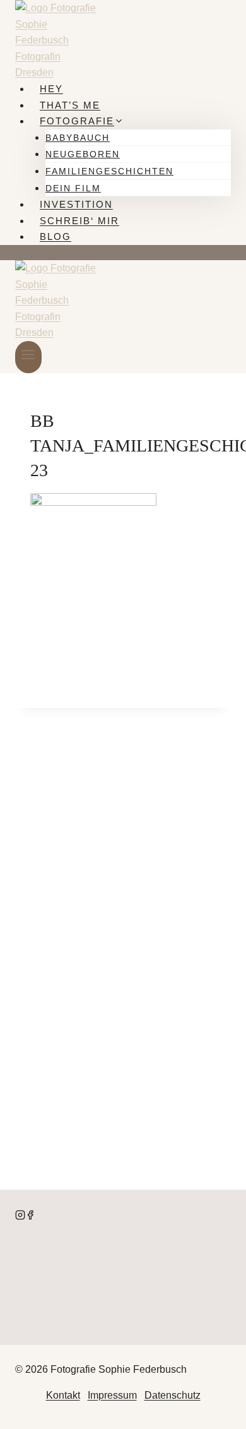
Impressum (112, 1395)
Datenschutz (172, 1395)
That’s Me (70, 105)
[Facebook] (30, 1216)
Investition (76, 204)
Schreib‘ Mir (79, 220)
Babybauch (77, 138)
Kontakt (63, 1395)
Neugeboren (82, 154)
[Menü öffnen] (28, 357)
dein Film (73, 188)
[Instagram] (20, 1216)
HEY (51, 88)
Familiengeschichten (109, 171)
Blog (55, 236)
